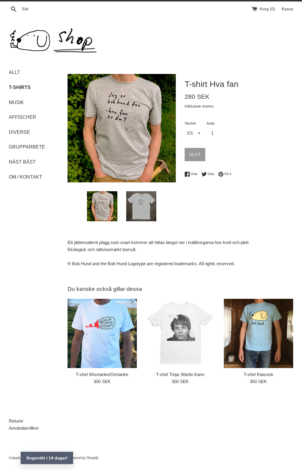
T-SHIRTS (20, 87)
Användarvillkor (24, 428)
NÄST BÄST (22, 161)
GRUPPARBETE (27, 146)
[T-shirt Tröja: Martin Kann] (180, 333)
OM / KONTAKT (25, 176)
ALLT (14, 72)
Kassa (287, 9)
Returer (16, 420)
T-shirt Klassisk (258, 374)
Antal (210, 123)
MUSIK (16, 102)
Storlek (190, 123)
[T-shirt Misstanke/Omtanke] (102, 333)
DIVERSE (19, 132)
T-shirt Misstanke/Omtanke (102, 374)
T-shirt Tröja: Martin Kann (180, 374)
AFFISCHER (22, 117)
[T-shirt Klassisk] (258, 333)
